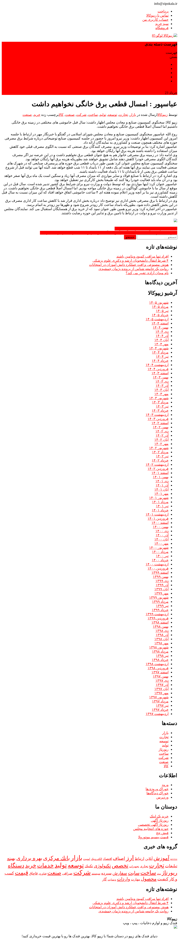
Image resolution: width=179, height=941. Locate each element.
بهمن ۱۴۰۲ (161, 427)
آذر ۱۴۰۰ (162, 535)
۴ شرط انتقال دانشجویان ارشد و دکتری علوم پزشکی (131, 260)
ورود (165, 785)
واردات (123, 879)
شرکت (81, 115)
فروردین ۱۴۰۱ (158, 518)
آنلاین (149, 859)
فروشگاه (162, 28)
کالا (61, 115)
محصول (149, 879)
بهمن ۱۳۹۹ (161, 577)
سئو (159, 873)
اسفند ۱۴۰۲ (160, 423)
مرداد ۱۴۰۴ (160, 352)
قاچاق (33, 873)
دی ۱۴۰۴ (162, 331)
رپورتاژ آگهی (160, 820)
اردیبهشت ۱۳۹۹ (157, 614)
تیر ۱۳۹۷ (162, 705)
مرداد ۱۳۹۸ (160, 651)
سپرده (106, 873)
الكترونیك (96, 859)
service (173, 859)
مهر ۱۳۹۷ (161, 693)
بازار (133, 115)
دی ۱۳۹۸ (162, 631)
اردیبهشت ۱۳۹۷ (157, 714)
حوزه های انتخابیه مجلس (151, 829)
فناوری (42, 873)
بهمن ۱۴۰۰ (161, 527)
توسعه (112, 115)
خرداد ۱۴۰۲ (160, 460)
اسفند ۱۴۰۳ (160, 373)
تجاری (144, 866)
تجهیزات (134, 866)
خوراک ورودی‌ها (157, 789)
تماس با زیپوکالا (157, 15)
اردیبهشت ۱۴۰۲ (157, 464)
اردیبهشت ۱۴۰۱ (157, 514)
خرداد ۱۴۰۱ (160, 510)
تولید (103, 115)
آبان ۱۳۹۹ (161, 589)
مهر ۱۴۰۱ (161, 493)
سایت (133, 873)
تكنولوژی (102, 865)
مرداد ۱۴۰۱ (160, 502)
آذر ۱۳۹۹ (162, 585)
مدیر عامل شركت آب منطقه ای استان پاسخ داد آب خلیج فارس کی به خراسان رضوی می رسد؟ (108, 233)
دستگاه (16, 865)
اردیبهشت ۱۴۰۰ (157, 564)
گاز (104, 879)
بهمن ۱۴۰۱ (161, 477)
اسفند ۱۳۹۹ (160, 572)
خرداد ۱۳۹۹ (160, 610)
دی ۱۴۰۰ (162, 531)
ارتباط (139, 859)
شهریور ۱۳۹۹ (159, 597)
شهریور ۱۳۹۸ (159, 647)
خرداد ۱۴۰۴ (160, 360)
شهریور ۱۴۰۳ (159, 398)
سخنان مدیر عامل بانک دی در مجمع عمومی (146, 228)
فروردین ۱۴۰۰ (158, 568)
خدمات (45, 865)
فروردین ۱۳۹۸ (158, 668)
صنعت (70, 115)
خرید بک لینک (159, 816)
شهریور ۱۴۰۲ (159, 448)
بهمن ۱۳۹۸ (161, 626)
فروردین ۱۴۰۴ (158, 369)
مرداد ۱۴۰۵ (160, 306)
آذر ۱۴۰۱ (162, 485)
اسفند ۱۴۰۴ (160, 323)
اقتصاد (107, 859)
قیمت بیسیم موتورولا (153, 837)
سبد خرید (162, 24)
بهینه (11, 858)
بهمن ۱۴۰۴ (161, 327)
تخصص (120, 865)
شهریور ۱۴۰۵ (159, 302)
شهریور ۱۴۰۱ (159, 498)
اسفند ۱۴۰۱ (160, 473)
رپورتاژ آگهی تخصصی (153, 824)
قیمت (21, 873)
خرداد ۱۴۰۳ (160, 410)
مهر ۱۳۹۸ (161, 643)
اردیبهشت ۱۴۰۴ (157, 365)
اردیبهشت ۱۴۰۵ (157, 319)
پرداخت (163, 11)
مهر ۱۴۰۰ (161, 543)
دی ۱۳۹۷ (162, 680)
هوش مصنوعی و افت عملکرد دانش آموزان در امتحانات (129, 265)
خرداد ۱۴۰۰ (160, 560)
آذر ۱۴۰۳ (162, 385)
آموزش (161, 858)
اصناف (119, 858)
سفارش (119, 873)
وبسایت (112, 879)
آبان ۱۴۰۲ (161, 439)
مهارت (135, 879)
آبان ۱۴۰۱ (161, 489)
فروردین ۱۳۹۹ (158, 618)
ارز (130, 857)
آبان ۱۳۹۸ (161, 639)
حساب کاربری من (155, 19)
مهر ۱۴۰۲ (161, 444)
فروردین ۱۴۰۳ (158, 419)
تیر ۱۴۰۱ (162, 506)
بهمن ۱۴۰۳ (161, 377)
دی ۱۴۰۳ (162, 381)
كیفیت (162, 879)
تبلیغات (171, 866)
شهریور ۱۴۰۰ (159, 547)
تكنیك (89, 866)
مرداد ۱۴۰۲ (160, 452)
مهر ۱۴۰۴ (161, 344)
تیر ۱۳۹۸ (162, 655)
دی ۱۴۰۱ (162, 481)
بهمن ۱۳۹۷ (161, 676)
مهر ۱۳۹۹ (161, 593)
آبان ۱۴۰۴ (161, 340)
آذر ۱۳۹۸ (162, 635)
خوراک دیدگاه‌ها (157, 793)
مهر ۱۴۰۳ (161, 394)
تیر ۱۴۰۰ (162, 556)
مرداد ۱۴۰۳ (160, 402)
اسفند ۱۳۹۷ (160, 672)
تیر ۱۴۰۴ (162, 356)
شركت (82, 872)
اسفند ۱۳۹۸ (160, 622)
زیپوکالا (162, 115)
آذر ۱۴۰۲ (162, 435)
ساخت (93, 115)
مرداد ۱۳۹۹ (160, 601)
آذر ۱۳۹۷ (162, 685)
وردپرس (162, 797)
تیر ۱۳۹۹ (162, 606)
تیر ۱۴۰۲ (162, 456)
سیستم (95, 873)
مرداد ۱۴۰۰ (160, 552)
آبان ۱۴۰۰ (161, 539)
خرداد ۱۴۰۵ (160, 315)
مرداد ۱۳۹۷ (160, 701)
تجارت (123, 115)
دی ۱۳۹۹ (162, 581)
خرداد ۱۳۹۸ (160, 660)
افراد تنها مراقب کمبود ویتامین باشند (142, 256)
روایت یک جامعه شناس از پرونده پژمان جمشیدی (133, 269)
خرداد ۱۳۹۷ (160, 709)
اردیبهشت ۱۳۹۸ (157, 664)
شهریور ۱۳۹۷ (159, 697)
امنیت (86, 859)
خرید (37, 115)
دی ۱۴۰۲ (162, 431)
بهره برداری (29, 858)
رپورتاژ (164, 749)
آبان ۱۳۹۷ (161, 689)
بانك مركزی (56, 858)
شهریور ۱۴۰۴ (159, 348)
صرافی (67, 873)
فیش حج (162, 833)
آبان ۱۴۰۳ (161, 390)
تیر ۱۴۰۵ (162, 311)
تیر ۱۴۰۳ (162, 406)
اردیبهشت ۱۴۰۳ (157, 414)
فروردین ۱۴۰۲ (158, 468)
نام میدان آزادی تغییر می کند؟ (147, 273)
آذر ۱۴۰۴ (162, 336)
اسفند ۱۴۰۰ (160, 523)
